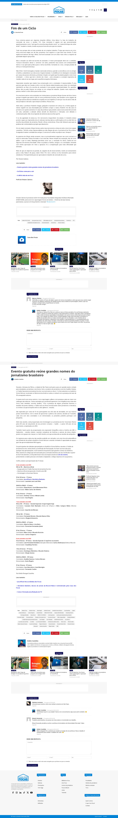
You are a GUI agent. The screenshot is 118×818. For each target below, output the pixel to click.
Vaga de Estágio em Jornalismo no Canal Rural (34, 4)
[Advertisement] (46, 211)
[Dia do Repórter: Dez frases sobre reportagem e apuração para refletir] (78, 258)
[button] (105, 10)
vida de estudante (45, 222)
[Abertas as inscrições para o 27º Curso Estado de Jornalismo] (81, 128)
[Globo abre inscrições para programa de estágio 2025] (39, 258)
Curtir (81, 66)
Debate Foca (16, 20)
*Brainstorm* (50, 202)
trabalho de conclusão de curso (34, 222)
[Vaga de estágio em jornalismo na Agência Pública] (98, 258)
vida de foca (53, 222)
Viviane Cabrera (61, 222)
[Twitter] (99, 10)
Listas (71, 266)
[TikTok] (96, 10)
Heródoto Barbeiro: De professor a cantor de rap (93, 119)
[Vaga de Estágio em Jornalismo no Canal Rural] (59, 258)
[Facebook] (90, 10)
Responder (34, 306)
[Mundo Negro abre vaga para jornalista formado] (81, 136)
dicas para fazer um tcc (36, 220)
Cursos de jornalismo (80, 130)
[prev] (103, 4)
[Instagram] (92, 10)
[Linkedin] (94, 10)
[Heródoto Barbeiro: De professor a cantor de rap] (81, 121)
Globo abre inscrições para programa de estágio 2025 (38, 268)
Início (12, 20)
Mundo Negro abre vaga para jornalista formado (93, 134)
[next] (106, 4)
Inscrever (89, 75)
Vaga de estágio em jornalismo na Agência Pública (97, 268)
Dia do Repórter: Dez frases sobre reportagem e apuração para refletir (78, 269)
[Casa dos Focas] (12, 32)
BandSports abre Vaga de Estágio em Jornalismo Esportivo (20, 268)
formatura (69, 220)
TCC (73, 220)
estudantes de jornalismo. (59, 220)
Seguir (89, 66)
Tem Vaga (80, 137)
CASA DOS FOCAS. (26, 220)
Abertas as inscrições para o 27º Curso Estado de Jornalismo (93, 128)
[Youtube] (101, 10)
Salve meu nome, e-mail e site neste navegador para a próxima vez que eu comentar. (49, 352)
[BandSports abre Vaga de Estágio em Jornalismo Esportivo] (20, 258)
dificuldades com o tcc (48, 220)
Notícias (80, 122)
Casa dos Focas (19, 32)
